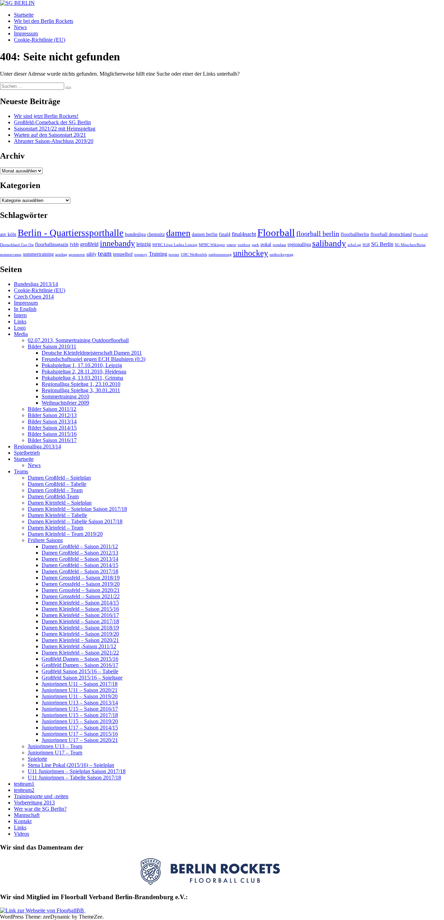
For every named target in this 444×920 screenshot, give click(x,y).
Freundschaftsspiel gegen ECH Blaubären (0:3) (93, 359)
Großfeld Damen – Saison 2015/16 (80, 659)
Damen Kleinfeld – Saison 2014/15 (80, 603)
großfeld (89, 244)
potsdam (279, 245)
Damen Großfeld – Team (55, 490)
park (255, 245)
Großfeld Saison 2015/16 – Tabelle (80, 671)
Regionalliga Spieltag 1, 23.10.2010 (81, 384)
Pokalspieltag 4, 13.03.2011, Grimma (82, 378)
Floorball (276, 232)
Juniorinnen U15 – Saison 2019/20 (80, 721)
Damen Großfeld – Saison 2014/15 (80, 565)
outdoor (244, 245)
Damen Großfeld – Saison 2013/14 (80, 559)
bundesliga (135, 234)
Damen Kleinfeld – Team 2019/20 (65, 534)
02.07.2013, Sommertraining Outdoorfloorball (78, 340)
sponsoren (77, 254)
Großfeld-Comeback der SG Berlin (52, 122)
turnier (174, 254)
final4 (224, 234)
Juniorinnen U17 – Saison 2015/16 (80, 734)
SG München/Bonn (410, 245)
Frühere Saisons (45, 540)
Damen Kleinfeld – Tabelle (57, 515)
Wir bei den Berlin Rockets (43, 21)
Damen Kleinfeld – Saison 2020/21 (80, 640)
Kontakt (23, 821)
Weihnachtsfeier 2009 (65, 403)
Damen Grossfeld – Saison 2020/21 (81, 590)
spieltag (61, 254)
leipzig (143, 244)
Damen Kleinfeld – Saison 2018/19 (80, 628)
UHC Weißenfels (194, 254)
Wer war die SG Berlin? (40, 809)
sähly (91, 254)
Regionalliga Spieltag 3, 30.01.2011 (81, 390)
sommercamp (11, 254)
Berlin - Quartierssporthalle (70, 233)
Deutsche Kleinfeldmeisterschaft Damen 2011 (92, 353)
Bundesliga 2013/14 (36, 284)
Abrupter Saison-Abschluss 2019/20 (53, 141)
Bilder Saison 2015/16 (52, 434)
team (105, 253)
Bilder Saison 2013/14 (52, 421)
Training (158, 254)
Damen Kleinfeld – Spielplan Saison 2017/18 (77, 509)
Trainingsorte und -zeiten (41, 796)
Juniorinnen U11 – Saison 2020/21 (80, 690)
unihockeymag (281, 254)
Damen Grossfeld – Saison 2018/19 (81, 578)
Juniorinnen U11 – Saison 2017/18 (80, 684)
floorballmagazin (51, 244)
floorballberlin (355, 234)
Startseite (24, 15)
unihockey (250, 253)
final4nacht (244, 234)
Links (20, 321)
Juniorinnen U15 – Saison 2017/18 (80, 715)
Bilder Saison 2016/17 (52, 440)
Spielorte (37, 759)
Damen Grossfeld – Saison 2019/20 (81, 584)
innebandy (117, 243)
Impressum (26, 33)
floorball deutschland (391, 234)
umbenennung (220, 254)
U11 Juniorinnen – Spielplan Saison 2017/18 (77, 771)
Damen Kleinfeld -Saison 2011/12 (79, 646)
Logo (20, 328)
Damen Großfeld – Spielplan (59, 478)
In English (25, 309)
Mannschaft (27, 815)
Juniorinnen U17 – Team (55, 753)
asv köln (8, 234)
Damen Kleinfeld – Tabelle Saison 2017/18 (75, 521)
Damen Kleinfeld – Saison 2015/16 (80, 609)
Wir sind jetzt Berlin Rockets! (46, 116)
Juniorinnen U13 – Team (55, 746)
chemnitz (156, 234)
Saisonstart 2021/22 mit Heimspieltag (54, 129)
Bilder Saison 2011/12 (52, 409)
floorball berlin (317, 233)
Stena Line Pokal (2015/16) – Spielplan (71, 765)
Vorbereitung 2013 (34, 802)
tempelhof (123, 254)
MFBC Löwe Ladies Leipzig (174, 245)
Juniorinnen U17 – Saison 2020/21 (80, 740)
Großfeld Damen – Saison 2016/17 (80, 665)
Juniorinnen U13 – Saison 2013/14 (80, 703)
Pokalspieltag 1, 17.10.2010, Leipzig (82, 365)
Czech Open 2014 (34, 296)
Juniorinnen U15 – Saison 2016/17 (80, 709)
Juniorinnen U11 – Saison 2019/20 (80, 696)
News (20, 27)
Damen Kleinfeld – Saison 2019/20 (80, 634)
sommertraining (38, 254)
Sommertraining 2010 (65, 396)
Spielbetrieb (27, 453)
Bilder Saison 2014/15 (52, 428)
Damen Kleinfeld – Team (55, 528)
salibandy (329, 243)
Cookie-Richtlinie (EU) (39, 40)
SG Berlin (382, 244)
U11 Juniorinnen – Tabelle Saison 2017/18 (74, 777)
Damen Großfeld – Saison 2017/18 (80, 571)
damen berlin (204, 234)
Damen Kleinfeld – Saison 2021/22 (80, 653)
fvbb (74, 244)
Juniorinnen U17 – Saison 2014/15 (80, 728)
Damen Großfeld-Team (53, 496)
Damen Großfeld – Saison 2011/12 (80, 546)
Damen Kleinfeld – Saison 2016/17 (80, 615)
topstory (140, 254)
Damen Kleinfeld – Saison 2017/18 (80, 621)
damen (178, 233)
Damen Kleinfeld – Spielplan (60, 503)
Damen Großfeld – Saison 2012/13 (80, 553)
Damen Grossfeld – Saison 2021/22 (81, 596)
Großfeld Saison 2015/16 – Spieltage (82, 678)
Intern (20, 315)
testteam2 (24, 790)
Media (21, 334)
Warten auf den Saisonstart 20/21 (50, 135)
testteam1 (24, 784)
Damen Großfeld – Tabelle (57, 484)
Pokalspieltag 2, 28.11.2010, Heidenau (84, 371)
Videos (21, 834)
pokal (266, 244)
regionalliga (299, 244)
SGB (366, 245)
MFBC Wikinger (212, 245)
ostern (231, 245)
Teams (21, 471)
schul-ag (354, 245)
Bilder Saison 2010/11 (52, 346)
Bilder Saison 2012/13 (52, 415)
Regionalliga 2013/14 (37, 446)
